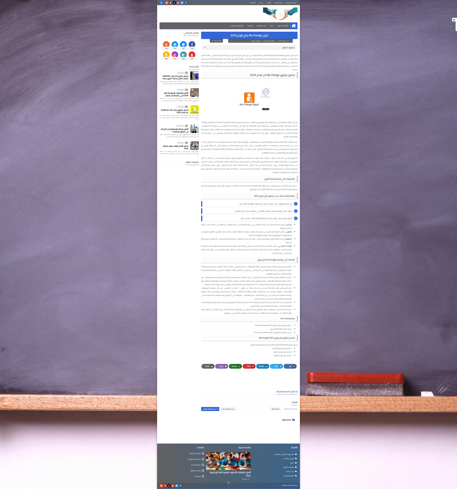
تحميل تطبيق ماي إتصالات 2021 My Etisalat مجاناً (273, 325)
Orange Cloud (245, 185)
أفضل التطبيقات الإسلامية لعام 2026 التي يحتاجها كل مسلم (176, 94)
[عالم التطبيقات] (280, 13)
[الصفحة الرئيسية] (294, 25)
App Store (270, 189)
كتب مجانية (290, 471)
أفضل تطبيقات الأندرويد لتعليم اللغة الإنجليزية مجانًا (230, 473)
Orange (248, 129)
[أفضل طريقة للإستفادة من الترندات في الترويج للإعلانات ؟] (194, 128)
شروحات (250, 25)
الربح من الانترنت (288, 458)
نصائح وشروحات (288, 475)
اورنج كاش (225, 185)
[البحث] (161, 3)
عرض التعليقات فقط (228, 409)
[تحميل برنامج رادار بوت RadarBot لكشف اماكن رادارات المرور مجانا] (194, 75)
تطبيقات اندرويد (282, 25)
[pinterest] (170, 2)
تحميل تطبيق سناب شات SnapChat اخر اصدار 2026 (174, 111)
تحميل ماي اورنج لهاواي (282, 355)
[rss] (166, 2)
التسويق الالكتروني (237, 25)
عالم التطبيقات (274, 485)
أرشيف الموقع (196, 470)
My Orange (288, 189)
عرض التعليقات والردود (209, 409)
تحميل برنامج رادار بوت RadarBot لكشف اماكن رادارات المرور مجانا (175, 77)
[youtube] (178, 2)
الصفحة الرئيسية (270, 41)
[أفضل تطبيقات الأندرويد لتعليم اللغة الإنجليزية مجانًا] (228, 461)
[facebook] (185, 2)
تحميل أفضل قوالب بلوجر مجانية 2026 (175, 147)
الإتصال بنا (252, 2)
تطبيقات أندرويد (255, 41)
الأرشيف (268, 2)
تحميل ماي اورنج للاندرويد (282, 348)
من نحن (261, 2)
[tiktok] (174, 2)
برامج (272, 25)
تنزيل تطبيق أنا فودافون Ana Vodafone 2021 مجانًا (273, 332)
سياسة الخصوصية (291, 2)
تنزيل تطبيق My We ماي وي (281, 329)
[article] (226, 379)
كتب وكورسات (261, 25)
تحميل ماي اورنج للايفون (282, 352)
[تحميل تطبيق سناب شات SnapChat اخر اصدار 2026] (194, 109)
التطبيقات (294, 62)
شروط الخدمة (278, 2)
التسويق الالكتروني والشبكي (284, 454)
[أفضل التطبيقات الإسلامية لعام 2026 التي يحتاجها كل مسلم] (194, 92)
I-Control (234, 185)
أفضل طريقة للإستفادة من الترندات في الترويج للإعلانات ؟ (174, 130)
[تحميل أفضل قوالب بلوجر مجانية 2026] (194, 145)
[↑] (228, 482)
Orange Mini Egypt (259, 185)
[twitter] (182, 2)
